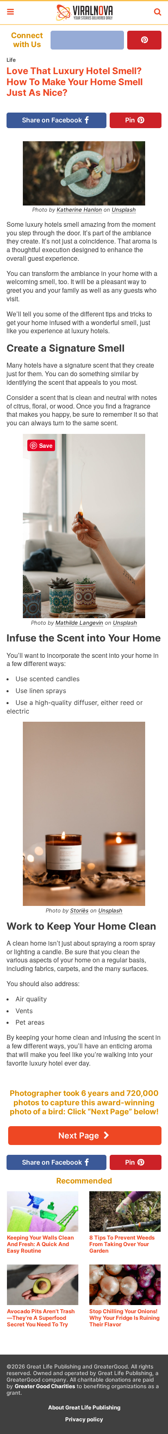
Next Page (79, 1135)
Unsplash (124, 209)
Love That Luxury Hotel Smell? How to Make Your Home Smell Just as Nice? (75, 81)
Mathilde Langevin (79, 622)
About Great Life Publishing (84, 1407)
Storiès (79, 910)
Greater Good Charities (45, 1386)
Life (11, 59)
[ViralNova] (84, 13)
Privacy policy (84, 1419)
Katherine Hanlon (79, 209)
